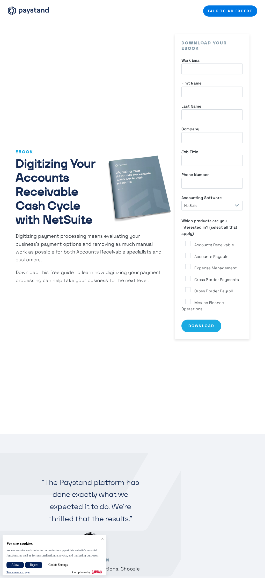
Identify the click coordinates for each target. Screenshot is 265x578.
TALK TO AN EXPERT (230, 11)
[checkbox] (212, 276)
